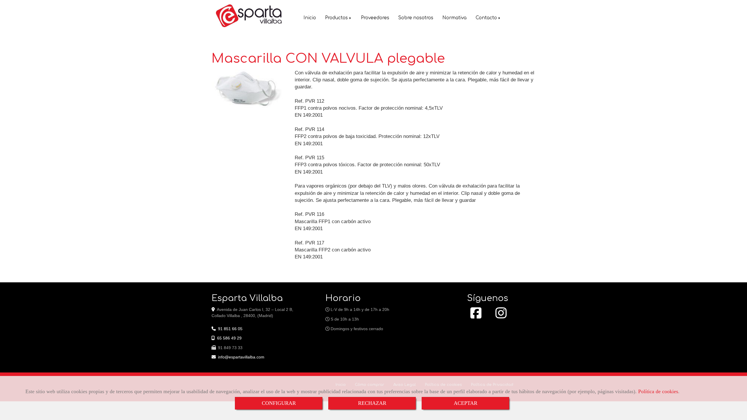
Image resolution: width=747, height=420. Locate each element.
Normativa (454, 17)
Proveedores (375, 17)
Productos (337, 17)
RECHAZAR (372, 403)
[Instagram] (501, 316)
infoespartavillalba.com (241, 357)
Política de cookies (658, 391)
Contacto (487, 17)
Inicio (309, 17)
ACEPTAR (465, 403)
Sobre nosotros (415, 17)
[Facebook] (476, 316)
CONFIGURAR (279, 403)
